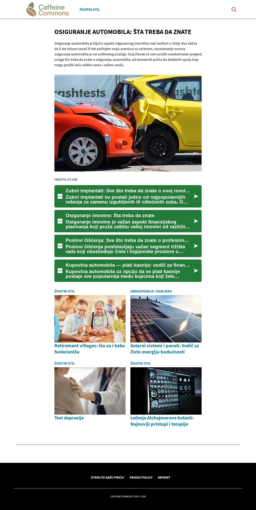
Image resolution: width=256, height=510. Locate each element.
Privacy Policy (141, 477)
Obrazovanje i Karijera (151, 291)
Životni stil (89, 9)
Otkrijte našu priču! (107, 477)
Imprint (164, 477)
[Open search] (234, 9)
